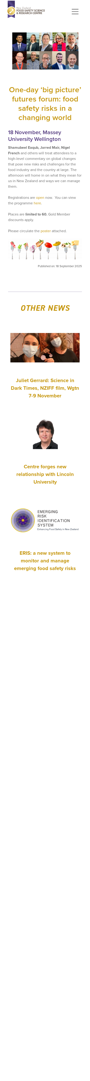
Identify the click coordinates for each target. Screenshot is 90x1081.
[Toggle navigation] (75, 11)
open (40, 197)
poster (46, 231)
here (37, 203)
